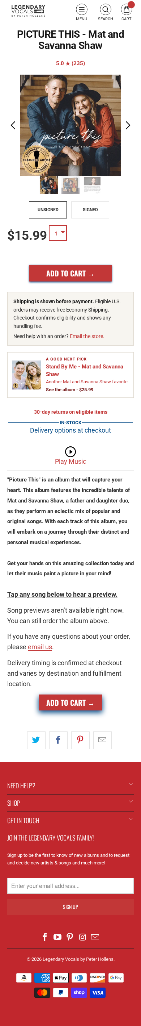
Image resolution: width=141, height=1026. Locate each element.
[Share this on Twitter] (36, 740)
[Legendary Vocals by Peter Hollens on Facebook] (45, 937)
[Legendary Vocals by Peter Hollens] (28, 11)
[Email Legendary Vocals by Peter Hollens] (95, 937)
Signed (90, 209)
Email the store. (87, 336)
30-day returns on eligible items (70, 412)
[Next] (127, 125)
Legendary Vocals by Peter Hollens (78, 959)
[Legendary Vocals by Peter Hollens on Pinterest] (70, 937)
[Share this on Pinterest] (80, 740)
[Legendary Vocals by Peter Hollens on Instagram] (82, 937)
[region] (70, 125)
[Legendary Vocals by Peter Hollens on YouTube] (57, 937)
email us (40, 647)
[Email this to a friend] (102, 740)
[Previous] (14, 125)
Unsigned (48, 209)
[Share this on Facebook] (58, 740)
